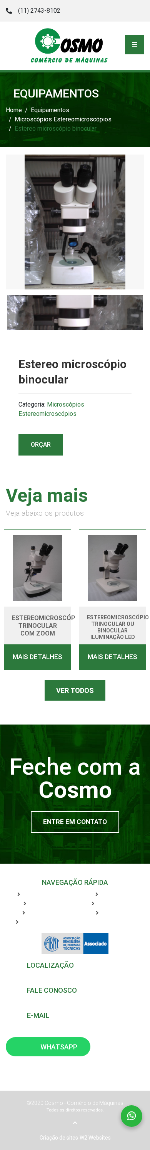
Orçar (41, 444)
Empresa (42, 904)
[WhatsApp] (118, 10)
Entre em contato (75, 822)
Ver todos (75, 690)
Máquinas (42, 913)
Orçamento (114, 904)
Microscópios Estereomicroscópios (63, 119)
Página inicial (41, 894)
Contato (114, 913)
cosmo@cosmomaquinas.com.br (69, 1024)
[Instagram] (137, 10)
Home (14, 110)
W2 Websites (95, 1137)
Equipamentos (50, 110)
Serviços (114, 894)
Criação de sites (59, 1137)
